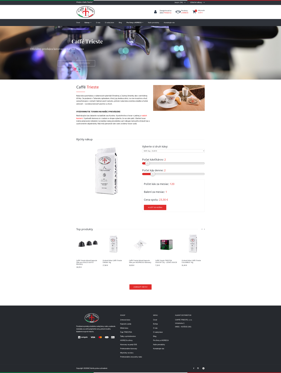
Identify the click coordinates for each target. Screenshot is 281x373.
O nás (98, 22)
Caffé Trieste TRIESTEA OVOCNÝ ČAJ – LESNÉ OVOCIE (140, 261)
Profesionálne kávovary (128, 348)
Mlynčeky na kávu (126, 353)
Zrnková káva (125, 320)
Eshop (87, 22)
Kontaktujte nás (169, 22)
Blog (120, 22)
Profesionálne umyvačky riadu (131, 357)
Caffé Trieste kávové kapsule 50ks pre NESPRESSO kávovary (114, 261)
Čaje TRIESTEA (126, 332)
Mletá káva (124, 328)
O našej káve (109, 22)
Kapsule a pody (125, 324)
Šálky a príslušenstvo (128, 336)
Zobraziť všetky (140, 287)
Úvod (78, 22)
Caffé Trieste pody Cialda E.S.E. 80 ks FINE (193, 261)
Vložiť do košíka (155, 207)
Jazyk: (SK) (178, 2)
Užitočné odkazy (196, 2)
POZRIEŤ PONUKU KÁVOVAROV (95, 63)
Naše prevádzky (153, 22)
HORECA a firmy (126, 340)
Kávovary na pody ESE (128, 344)
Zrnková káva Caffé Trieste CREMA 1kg (85, 261)
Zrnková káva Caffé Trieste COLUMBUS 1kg (165, 261)
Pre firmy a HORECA (134, 22)
